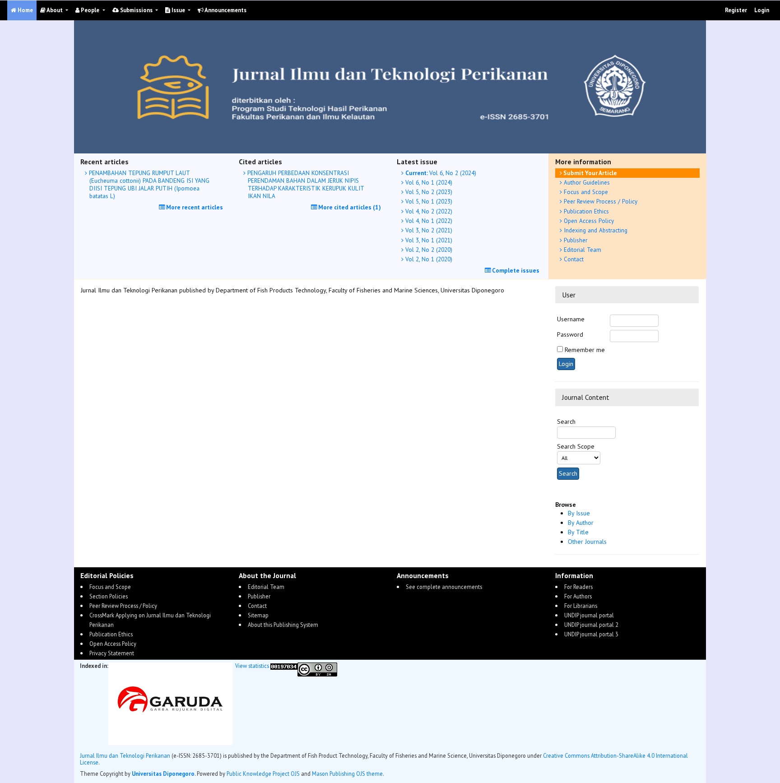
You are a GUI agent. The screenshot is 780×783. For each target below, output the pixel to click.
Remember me (585, 350)
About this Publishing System (283, 624)
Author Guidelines (586, 182)
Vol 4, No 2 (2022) (428, 211)
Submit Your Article (589, 173)
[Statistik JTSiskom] (283, 665)
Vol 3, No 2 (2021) (428, 230)
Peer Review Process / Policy (599, 201)
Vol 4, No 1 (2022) (428, 221)
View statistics (252, 665)
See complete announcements (444, 586)
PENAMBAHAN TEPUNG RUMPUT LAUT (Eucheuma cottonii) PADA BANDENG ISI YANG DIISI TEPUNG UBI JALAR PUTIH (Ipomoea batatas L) (148, 184)
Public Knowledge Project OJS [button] (263, 773)
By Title (578, 532)
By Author (581, 523)
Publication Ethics (585, 211)
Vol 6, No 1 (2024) (428, 182)
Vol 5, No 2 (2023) (428, 192)
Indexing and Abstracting (594, 230)
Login (761, 10)
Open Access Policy (588, 221)
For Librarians (580, 605)
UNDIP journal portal (589, 615)
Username (571, 319)
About (55, 10)
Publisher (574, 240)
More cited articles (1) (349, 207)
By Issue (579, 513)
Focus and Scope (585, 192)
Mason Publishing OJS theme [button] (347, 773)
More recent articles (194, 207)
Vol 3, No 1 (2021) (428, 240)
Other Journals (587, 541)
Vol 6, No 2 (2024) (440, 173)
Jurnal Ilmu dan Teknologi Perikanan (125, 755)
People (90, 10)
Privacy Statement (111, 653)
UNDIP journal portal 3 (591, 634)
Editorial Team (581, 250)
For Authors (578, 596)
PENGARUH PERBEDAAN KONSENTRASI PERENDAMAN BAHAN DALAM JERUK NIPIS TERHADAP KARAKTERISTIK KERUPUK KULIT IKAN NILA (305, 184)
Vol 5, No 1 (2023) (428, 201)
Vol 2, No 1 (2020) (428, 259)
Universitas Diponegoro (163, 773)
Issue (178, 10)
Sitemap (258, 615)
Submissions (136, 10)
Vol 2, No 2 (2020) (428, 250)
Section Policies (108, 596)
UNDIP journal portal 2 (591, 624)
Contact (573, 259)
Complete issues (515, 270)
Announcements (225, 10)
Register (736, 10)
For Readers (578, 586)
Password (570, 334)
